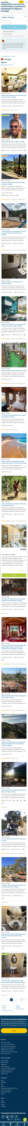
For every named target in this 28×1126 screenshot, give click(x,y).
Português (3, 1106)
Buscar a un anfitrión (5, 1042)
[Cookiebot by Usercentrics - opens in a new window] (20, 549)
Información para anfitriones (7, 1044)
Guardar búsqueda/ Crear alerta (13, 36)
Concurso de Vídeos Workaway (8, 1068)
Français (3, 1104)
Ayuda (2, 1080)
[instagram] (12, 1117)
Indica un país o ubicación (7, 15)
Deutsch (3, 1102)
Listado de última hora (8, 31)
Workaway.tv (4, 1064)
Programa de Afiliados (6, 1071)
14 (24, 999)
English (2, 1100)
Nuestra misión (4, 1073)
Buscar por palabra (6, 20)
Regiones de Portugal (7, 64)
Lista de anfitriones (5, 56)
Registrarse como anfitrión (7, 1049)
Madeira (18, 1007)
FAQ (2, 1084)
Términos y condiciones (6, 1090)
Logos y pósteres (5, 1066)
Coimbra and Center (7, 1010)
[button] (17, 366)
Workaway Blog (4, 1060)
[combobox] (14, 16)
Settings (21, 570)
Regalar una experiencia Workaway (9, 1051)
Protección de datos (5, 1092)
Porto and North (20, 1008)
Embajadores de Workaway (7, 1070)
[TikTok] (16, 1116)
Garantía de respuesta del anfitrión (9, 1088)
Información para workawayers (8, 1046)
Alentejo (4, 1005)
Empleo (3, 1093)
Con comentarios (7, 33)
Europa (13, 56)
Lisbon (17, 1005)
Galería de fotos (4, 1062)
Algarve (4, 1007)
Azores (4, 1008)
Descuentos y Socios (6, 1053)
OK (14, 575)
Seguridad (3, 1082)
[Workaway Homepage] (6, 1)
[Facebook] (3, 1117)
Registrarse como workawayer (8, 1048)
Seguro (2, 1086)
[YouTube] (7, 1117)
